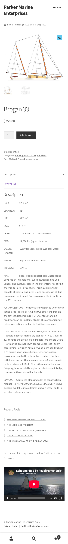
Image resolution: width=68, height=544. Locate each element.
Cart (52, 536)
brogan (27, 159)
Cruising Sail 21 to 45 (24, 24)
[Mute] (55, 498)
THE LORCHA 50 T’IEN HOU (20, 425)
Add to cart (26, 135)
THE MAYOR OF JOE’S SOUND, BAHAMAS (26, 430)
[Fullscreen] (60, 498)
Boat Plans (17, 159)
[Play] (7, 498)
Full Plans (41, 155)
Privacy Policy (11, 526)
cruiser (35, 159)
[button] (59, 37)
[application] (34, 484)
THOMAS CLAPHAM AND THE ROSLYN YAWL (27, 441)
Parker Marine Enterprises (18, 10)
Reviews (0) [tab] (10, 183)
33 (10, 159)
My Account (11, 538)
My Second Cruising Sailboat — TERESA (26, 419)
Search (34, 538)
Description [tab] (10, 174)
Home (10, 24)
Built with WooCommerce (35, 526)
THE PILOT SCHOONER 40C (20, 435)
